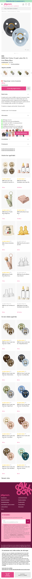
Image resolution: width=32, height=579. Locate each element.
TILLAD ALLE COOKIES (7, 575)
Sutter (18, 11)
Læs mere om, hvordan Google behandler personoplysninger (16, 569)
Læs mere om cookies (7, 568)
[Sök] (2, 8)
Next (29, 32)
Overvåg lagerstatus (13, 88)
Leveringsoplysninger (22, 497)
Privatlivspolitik (21, 502)
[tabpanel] (16, 32)
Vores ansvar (21, 506)
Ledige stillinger (4, 506)
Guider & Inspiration (5, 500)
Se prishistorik (4, 85)
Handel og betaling (22, 500)
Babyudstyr (4, 11)
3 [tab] (18, 53)
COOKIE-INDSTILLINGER (22, 575)
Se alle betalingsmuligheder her (8, 149)
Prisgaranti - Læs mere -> (8, 124)
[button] (2, 4)
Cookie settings (21, 504)
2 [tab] (16, 53)
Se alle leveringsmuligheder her (8, 150)
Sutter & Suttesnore (11, 11)
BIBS (2, 56)
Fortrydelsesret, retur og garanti (7, 504)
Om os (2, 509)
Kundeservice (4, 497)
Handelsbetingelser (5, 502)
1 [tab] (15, 53)
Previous (3, 32)
